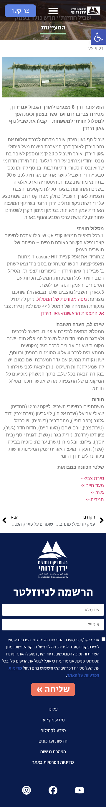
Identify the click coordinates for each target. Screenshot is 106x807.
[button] (98, 37)
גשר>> (97, 492)
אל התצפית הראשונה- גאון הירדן (72, 313)
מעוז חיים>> (92, 485)
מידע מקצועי (53, 720)
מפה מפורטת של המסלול (62, 299)
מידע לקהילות (53, 730)
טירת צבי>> (92, 478)
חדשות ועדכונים (53, 741)
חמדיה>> (95, 499)
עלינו (53, 709)
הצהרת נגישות (53, 751)
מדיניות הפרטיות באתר (53, 762)
